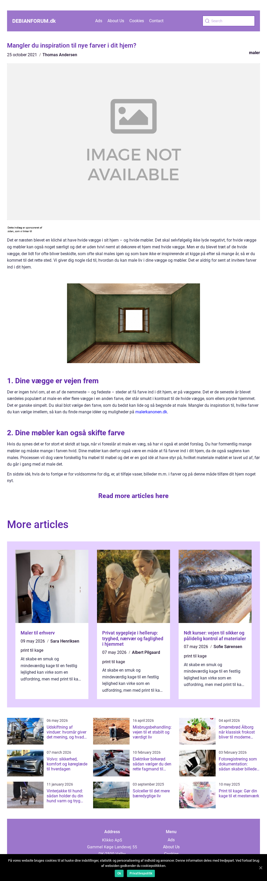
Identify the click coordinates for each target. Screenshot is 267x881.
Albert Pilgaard (146, 652)
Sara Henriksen (64, 641)
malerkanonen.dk (151, 411)
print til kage (32, 650)
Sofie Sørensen (228, 646)
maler (254, 52)
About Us (115, 20)
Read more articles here (133, 496)
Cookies (136, 20)
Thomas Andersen (60, 54)
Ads (98, 20)
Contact (156, 20)
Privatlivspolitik (141, 873)
